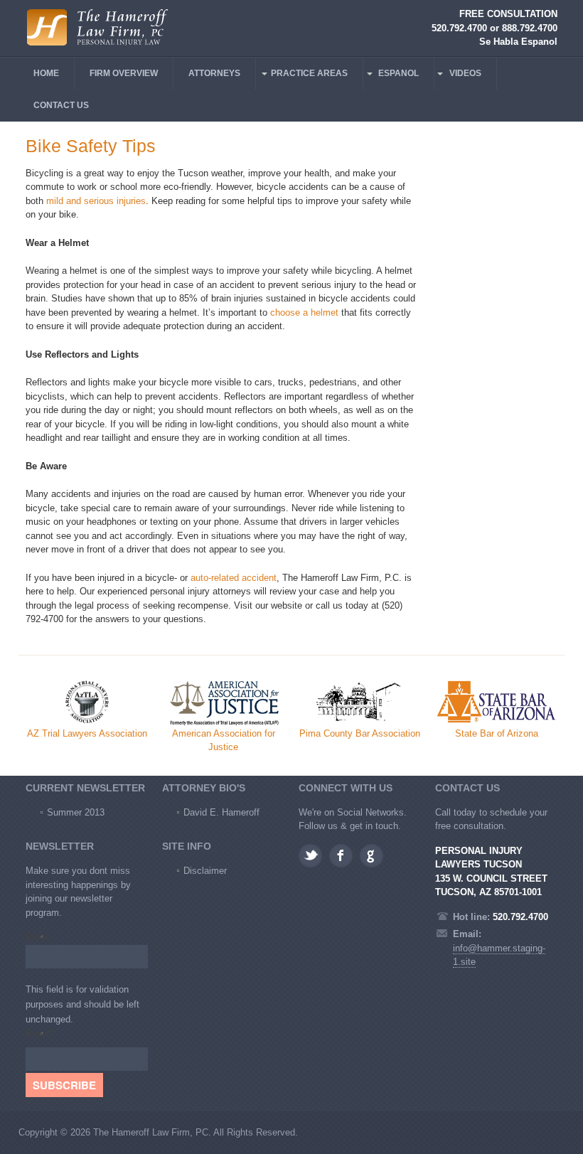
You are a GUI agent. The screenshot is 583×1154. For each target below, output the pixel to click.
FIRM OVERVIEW (124, 73)
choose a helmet (304, 312)
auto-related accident (234, 577)
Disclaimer (205, 870)
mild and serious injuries (96, 201)
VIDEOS (465, 73)
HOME (46, 73)
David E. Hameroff (221, 812)
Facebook (341, 855)
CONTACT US (61, 105)
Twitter (310, 855)
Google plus (371, 855)
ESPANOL (398, 73)
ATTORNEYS (214, 73)
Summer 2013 (76, 812)
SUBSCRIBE (64, 1085)
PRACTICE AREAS (309, 73)
